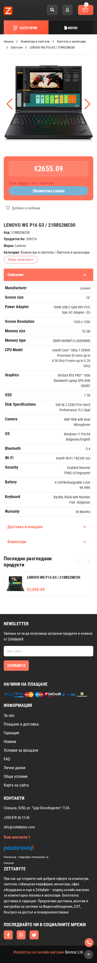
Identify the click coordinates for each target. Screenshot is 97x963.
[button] (87, 104)
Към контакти (16, 837)
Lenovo (20, 245)
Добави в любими (25, 208)
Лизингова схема (48, 190)
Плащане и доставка (21, 724)
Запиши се (16, 665)
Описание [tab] (15, 274)
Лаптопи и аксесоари (73, 252)
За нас (9, 715)
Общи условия (16, 776)
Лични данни (14, 767)
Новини (10, 741)
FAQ (7, 759)
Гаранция (11, 733)
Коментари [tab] (16, 541)
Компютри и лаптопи (37, 252)
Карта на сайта (16, 785)
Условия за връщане (21, 750)
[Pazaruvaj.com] (31, 849)
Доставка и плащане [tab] (25, 526)
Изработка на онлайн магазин (38, 952)
